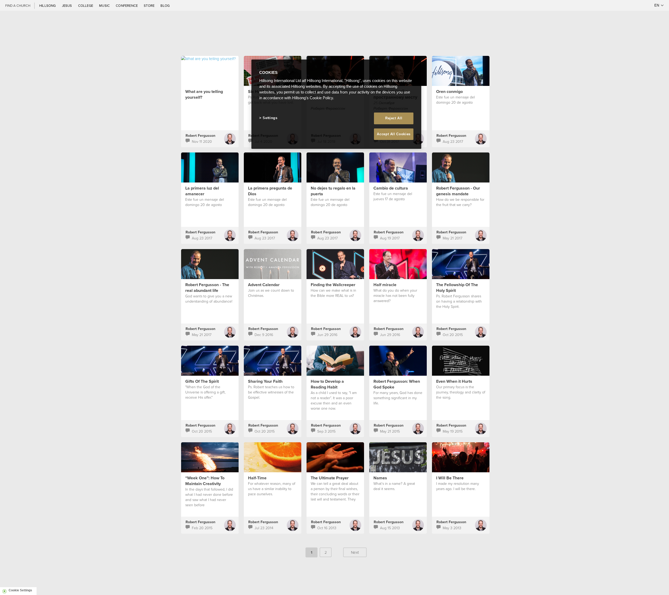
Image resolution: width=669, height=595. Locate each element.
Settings (270, 118)
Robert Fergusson (200, 135)
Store (149, 5)
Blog (165, 5)
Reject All (393, 118)
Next (355, 552)
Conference (127, 5)
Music (105, 5)
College (86, 5)
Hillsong (48, 5)
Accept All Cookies (394, 134)
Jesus (67, 5)
